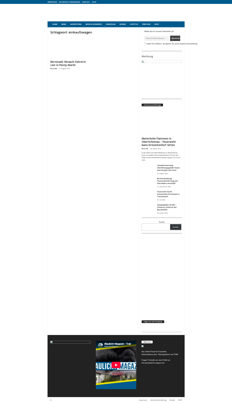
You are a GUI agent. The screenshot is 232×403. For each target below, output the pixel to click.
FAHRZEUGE (110, 24)
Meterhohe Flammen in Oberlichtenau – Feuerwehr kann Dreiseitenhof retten (159, 142)
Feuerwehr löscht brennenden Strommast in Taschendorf (168, 194)
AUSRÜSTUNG (75, 24)
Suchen (162, 222)
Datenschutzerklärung (69, 2)
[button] (181, 24)
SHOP (94, 2)
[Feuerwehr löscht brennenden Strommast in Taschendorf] (148, 195)
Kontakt (86, 2)
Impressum (52, 2)
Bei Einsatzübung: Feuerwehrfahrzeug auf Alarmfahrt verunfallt (167, 181)
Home (54, 24)
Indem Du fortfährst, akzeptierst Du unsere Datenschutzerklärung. (172, 44)
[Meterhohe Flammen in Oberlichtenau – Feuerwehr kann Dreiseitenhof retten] (162, 122)
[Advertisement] (136, 13)
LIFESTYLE (134, 24)
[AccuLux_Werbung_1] (162, 78)
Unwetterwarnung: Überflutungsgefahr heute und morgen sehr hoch (168, 167)
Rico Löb (53, 68)
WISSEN (122, 24)
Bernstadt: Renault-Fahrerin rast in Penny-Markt (68, 63)
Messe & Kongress (94, 24)
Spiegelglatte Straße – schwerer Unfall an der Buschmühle (167, 207)
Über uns (146, 24)
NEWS (63, 24)
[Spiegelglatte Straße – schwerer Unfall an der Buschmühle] (148, 209)
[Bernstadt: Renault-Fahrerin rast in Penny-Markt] (70, 48)
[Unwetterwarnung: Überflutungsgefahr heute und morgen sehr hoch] (148, 169)
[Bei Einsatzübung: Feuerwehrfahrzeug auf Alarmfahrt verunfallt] (148, 182)
